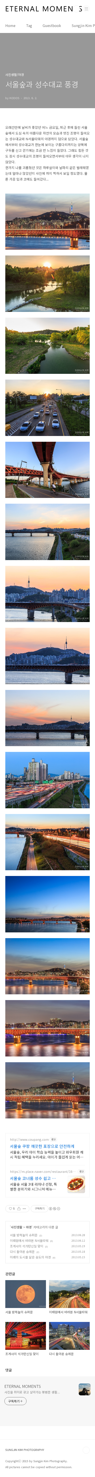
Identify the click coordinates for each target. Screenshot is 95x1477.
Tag (29, 25)
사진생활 (16, 1227)
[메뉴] (86, 8)
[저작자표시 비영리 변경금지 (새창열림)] (54, 1208)
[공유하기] (19, 1208)
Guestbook (52, 25)
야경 (29, 1227)
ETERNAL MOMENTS (22, 1386)
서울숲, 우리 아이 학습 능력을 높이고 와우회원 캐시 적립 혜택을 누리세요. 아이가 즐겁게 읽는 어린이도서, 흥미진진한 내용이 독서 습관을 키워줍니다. (46, 1154)
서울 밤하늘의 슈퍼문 (24, 1235)
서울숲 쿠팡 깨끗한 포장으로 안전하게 (42, 1146)
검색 (76, 9)
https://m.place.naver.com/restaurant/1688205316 (43, 1172)
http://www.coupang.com (29, 1139)
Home (10, 25)
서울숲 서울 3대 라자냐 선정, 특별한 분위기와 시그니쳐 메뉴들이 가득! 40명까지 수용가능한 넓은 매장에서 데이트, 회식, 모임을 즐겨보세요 (34, 1186)
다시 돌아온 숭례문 (22, 1251)
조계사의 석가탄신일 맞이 (26, 1246)
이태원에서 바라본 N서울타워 (29, 1240)
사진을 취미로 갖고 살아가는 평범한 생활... (32, 1392)
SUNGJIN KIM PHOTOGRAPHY (24, 1450)
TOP (86, 1450)
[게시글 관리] (24, 1208)
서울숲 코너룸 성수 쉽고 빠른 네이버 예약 (33, 1178)
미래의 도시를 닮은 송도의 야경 (30, 1257)
